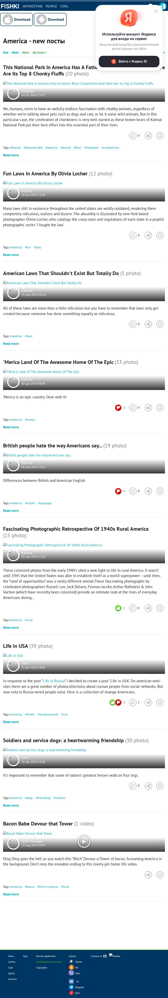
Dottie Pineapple (32, 841)
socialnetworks (48, 714)
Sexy (25, 956)
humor (31, 420)
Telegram (79, 987)
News (11, 956)
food (66, 887)
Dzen (77, 993)
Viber (77, 973)
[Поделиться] (148, 135)
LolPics (11, 961)
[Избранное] (159, 135)
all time (38, 52)
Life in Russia (54, 680)
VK (77, 981)
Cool (64, 6)
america (52, 148)
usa (65, 714)
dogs (30, 798)
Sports (11, 973)
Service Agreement (46, 956)
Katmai (16, 148)
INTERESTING (33, 6)
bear (78, 148)
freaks (30, 714)
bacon (30, 887)
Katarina (27, 191)
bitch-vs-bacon (48, 887)
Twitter (78, 961)
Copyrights (41, 967)
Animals (12, 979)
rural (30, 620)
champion (92, 148)
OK (76, 967)
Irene (25, 663)
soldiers (60, 798)
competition (111, 148)
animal (66, 148)
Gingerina (28, 91)
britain (31, 503)
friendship (44, 798)
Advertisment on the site (49, 961)
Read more (11, 155)
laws (38, 247)
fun (29, 247)
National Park (33, 148)
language (46, 503)
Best (15, 52)
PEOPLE (51, 6)
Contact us (96, 956)
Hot (5, 52)
